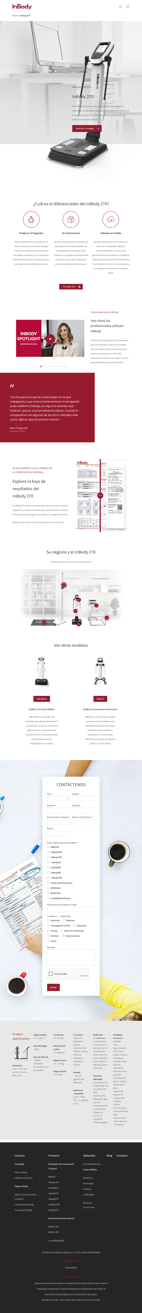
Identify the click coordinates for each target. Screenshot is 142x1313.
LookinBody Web (56, 1240)
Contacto (121, 1155)
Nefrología (88, 1183)
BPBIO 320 (53, 1226)
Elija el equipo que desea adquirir (63, 842)
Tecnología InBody (23, 1210)
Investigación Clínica (60, 925)
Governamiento (72, 935)
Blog (109, 1155)
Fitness (54, 930)
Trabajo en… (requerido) (58, 916)
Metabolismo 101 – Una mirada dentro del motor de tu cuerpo (71, 1299)
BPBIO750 (55, 893)
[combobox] (58, 798)
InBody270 (53, 1210)
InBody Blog (71, 1267)
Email (50, 828)
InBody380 (56, 872)
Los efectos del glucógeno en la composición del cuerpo (71, 1294)
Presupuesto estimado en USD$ (62, 904)
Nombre (51, 805)
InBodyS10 (56, 862)
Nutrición (55, 920)
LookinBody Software (61, 898)
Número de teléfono (82, 817)
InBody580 (56, 867)
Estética (55, 935)
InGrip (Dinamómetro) (61, 882)
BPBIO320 (55, 888)
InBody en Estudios (24, 1177)
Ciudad (76, 793)
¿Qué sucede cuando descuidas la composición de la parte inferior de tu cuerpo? (71, 1283)
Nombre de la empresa (58, 817)
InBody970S (56, 852)
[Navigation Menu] (128, 6)
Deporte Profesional (74, 930)
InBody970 (53, 1187)
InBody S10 (53, 1182)
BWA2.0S (55, 847)
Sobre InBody (21, 1172)
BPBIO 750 (53, 1232)
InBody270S (56, 877)
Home (15, 15)
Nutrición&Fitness (92, 1164)
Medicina (70, 920)
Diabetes (87, 1189)
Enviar (53, 987)
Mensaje (51, 947)
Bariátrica (88, 1177)
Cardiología (88, 1194)
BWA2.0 (51, 1176)
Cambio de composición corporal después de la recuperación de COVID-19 (71, 1288)
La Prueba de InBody (24, 1204)
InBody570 (53, 1199)
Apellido (76, 805)
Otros (53, 941)
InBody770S (56, 857)
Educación (82, 925)
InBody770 (53, 1193)
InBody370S (53, 1204)
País (49, 793)
